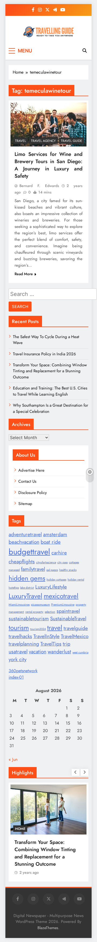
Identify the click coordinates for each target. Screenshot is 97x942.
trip (66, 643)
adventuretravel (25, 534)
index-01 (16, 677)
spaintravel (68, 611)
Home (20, 828)
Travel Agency (43, 140)
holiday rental (76, 580)
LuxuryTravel (25, 596)
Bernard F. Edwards (39, 185)
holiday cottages (56, 580)
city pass (62, 562)
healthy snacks (68, 570)
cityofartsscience (46, 562)
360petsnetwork (23, 671)
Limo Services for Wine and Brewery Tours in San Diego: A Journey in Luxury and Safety (48, 165)
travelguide (76, 628)
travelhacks (20, 636)
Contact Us (27, 481)
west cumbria (80, 652)
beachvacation (24, 542)
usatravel (18, 651)
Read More (24, 274)
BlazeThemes (47, 927)
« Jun (13, 759)
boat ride (51, 542)
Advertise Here (31, 470)
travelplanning (24, 643)
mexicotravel (61, 596)
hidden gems (27, 578)
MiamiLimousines (19, 605)
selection (50, 612)
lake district (27, 588)
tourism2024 (38, 629)
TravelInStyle (46, 636)
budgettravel (29, 551)
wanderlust (59, 651)
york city (17, 659)
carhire (59, 552)
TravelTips (50, 643)
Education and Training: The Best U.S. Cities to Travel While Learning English (50, 391)
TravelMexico (74, 636)
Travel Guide (71, 140)
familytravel (33, 569)
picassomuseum (40, 605)
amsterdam (55, 534)
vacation (37, 651)
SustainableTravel (68, 618)
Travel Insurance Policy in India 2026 (44, 354)
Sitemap (25, 504)
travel (54, 627)
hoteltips (14, 588)
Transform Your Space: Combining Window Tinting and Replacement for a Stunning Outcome (50, 371)
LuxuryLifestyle (51, 586)
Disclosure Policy (32, 493)
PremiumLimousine (62, 605)
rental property (34, 612)
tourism (19, 627)
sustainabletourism (29, 618)
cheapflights (22, 561)
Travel (20, 140)
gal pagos (52, 570)
